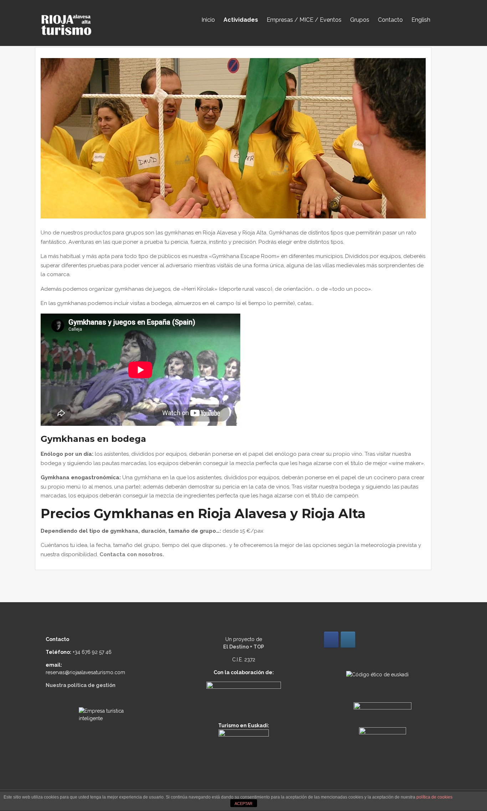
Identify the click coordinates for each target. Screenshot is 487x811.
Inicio (208, 19)
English (420, 19)
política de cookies (434, 797)
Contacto (390, 19)
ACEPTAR (243, 803)
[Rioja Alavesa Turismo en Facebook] (331, 639)
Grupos (359, 19)
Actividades (241, 19)
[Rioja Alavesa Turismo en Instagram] (347, 639)
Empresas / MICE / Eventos (304, 19)
